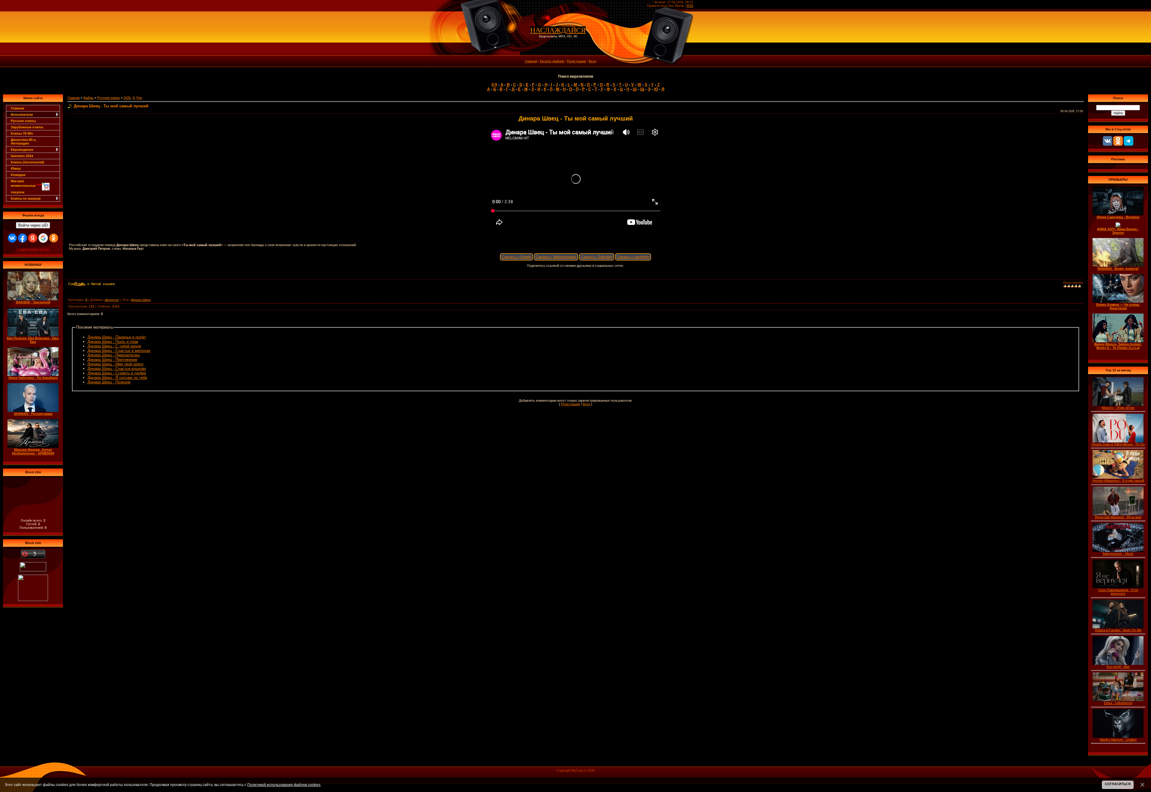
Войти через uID (33, 225)
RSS (690, 5)
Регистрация (576, 61)
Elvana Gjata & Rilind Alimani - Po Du (1118, 444)
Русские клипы (23, 121)
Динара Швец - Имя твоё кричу (116, 364)
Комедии (18, 175)
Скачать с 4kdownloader (556, 257)
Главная (531, 61)
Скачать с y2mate (516, 257)
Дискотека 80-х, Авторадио (23, 141)
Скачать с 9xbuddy (596, 257)
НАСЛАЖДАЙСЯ (558, 30)
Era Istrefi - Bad (1118, 666)
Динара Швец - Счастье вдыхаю (117, 368)
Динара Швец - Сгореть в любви (117, 373)
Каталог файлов (552, 61)
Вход (592, 61)
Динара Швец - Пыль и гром (113, 341)
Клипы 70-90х (22, 133)
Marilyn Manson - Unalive (1118, 739)
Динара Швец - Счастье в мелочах (119, 350)
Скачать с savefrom (633, 257)
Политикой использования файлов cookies (283, 785)
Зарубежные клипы (27, 127)
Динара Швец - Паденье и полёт (117, 337)
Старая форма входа (33, 249)
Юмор (16, 168)
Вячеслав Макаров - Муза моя (1118, 517)
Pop (139, 98)
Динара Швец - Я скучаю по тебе (117, 377)
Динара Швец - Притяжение (112, 359)
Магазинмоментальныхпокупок (26, 186)
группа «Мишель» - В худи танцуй (1118, 480)
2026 (127, 98)
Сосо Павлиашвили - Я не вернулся (1118, 591)
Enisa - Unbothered (1118, 703)
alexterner (112, 300)
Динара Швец (140, 300)
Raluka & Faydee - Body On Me (1118, 630)
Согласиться (1118, 784)
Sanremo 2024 (22, 156)
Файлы (88, 98)
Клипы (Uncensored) (27, 162)
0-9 (494, 84)
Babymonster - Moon (1118, 553)
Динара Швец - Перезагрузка (114, 355)
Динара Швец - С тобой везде (114, 346)
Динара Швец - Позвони (109, 382)
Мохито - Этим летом (1118, 407)
